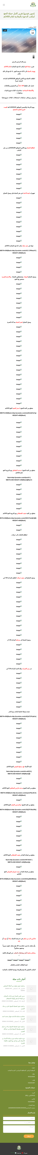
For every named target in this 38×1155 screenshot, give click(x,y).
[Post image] (31, 988)
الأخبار (4, 30)
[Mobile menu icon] (4, 5)
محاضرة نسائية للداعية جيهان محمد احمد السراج (13, 1018)
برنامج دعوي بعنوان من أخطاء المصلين (14, 986)
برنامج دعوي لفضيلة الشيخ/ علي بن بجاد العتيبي (13, 1007)
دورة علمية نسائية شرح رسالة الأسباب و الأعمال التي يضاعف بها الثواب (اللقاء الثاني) (13, 1041)
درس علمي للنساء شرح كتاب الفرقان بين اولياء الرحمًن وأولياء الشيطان (14, 997)
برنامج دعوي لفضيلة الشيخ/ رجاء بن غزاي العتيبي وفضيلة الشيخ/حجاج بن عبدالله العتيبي (13, 1029)
